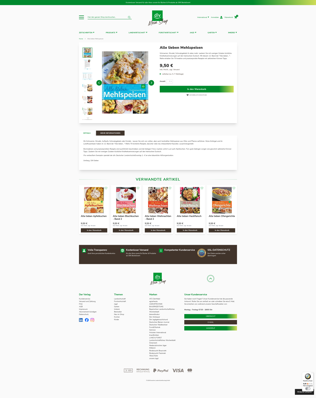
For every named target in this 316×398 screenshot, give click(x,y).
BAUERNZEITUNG (156, 306)
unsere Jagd (153, 358)
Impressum (83, 309)
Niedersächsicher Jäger (158, 345)
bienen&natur (154, 314)
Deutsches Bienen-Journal (159, 322)
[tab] (87, 133)
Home (81, 39)
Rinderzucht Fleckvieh (157, 353)
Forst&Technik (155, 327)
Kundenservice (84, 299)
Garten (211, 32)
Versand (176, 69)
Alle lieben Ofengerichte (222, 216)
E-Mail (211, 322)
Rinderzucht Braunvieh (158, 350)
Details (86, 133)
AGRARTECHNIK (155, 304)
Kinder (116, 319)
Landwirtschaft (137, 32)
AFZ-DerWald (154, 299)
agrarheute (153, 301)
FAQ (80, 304)
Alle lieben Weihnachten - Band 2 (158, 218)
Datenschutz (84, 314)
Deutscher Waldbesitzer (158, 325)
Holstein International (158, 332)
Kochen (117, 317)
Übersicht (210, 316)
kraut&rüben (154, 335)
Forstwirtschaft (167, 32)
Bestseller (118, 312)
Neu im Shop (119, 314)
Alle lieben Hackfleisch (189, 216)
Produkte (110, 32)
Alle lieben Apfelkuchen (94, 216)
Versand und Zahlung (87, 301)
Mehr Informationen (110, 133)
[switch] (307, 388)
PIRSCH (152, 348)
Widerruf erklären (304, 392)
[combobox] (110, 17)
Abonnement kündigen (88, 312)
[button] (81, 17)
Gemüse (152, 330)
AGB (81, 306)
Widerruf (210, 328)
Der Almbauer (154, 317)
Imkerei (231, 32)
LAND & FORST (155, 338)
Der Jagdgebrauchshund (158, 319)
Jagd (192, 32)
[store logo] (158, 17)
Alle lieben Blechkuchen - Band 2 (126, 218)
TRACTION (153, 356)
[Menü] (312, 373)
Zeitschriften (85, 32)
